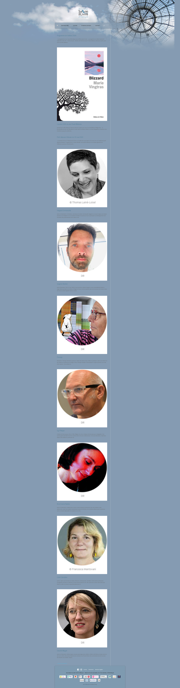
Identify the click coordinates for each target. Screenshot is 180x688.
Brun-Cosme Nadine (63, 503)
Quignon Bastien (62, 283)
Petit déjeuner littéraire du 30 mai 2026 (70, 137)
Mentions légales (99, 669)
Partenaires (91, 669)
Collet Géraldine (62, 577)
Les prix (75, 25)
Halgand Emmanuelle (64, 210)
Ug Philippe (61, 430)
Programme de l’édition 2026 (66, 35)
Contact (85, 669)
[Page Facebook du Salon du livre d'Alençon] (78, 670)
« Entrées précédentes (62, 663)
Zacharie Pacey (93, 684)
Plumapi (59, 357)
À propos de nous (86, 25)
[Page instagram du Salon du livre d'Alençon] (81, 670)
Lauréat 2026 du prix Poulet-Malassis (69, 124)
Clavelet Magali (62, 650)
